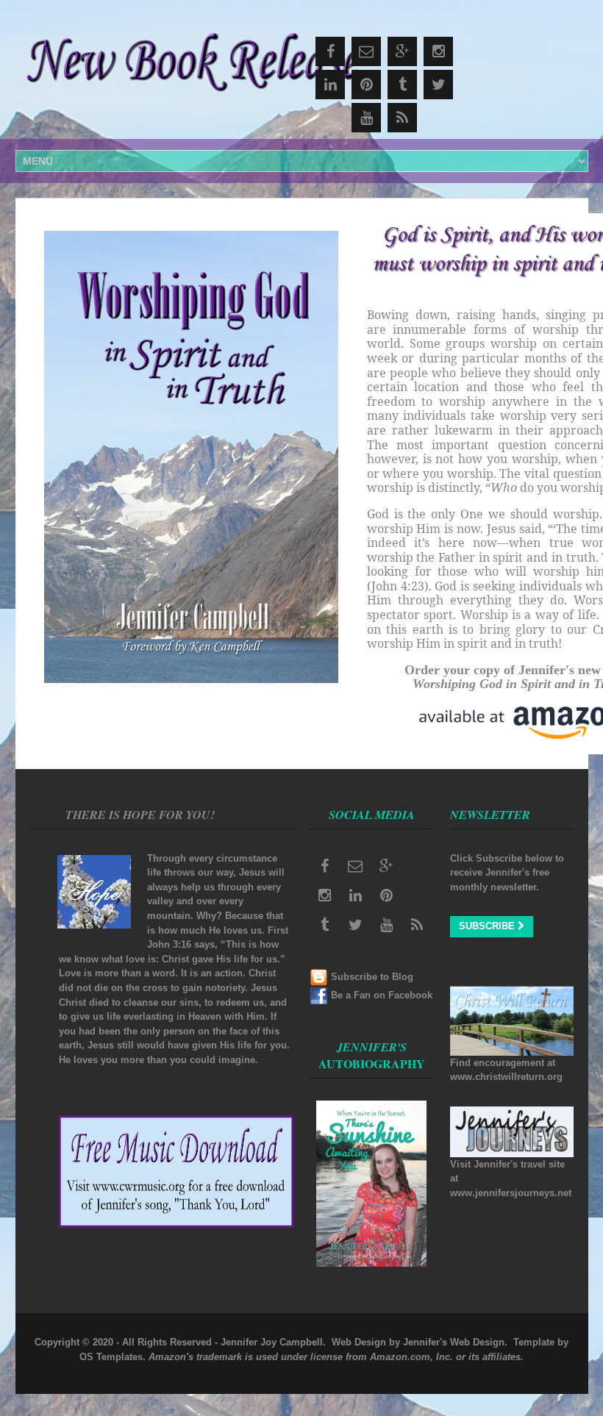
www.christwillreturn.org (506, 1076)
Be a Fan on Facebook (381, 995)
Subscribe (488, 926)
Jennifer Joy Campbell (272, 1342)
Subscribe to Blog (372, 976)
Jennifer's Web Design (453, 1342)
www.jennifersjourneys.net (510, 1192)
